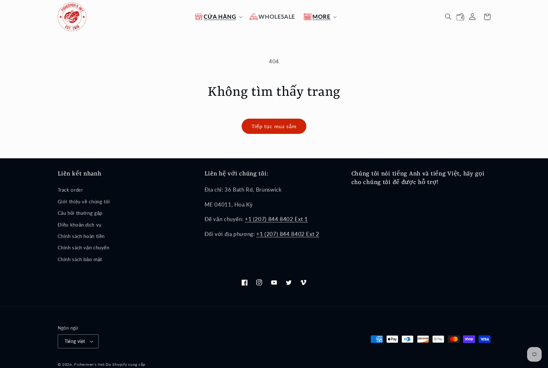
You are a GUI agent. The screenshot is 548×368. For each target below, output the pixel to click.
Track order (70, 190)
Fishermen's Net (89, 364)
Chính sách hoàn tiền (81, 236)
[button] (217, 16)
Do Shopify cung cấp (126, 364)
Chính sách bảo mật (80, 259)
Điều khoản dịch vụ (79, 224)
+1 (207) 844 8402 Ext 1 (276, 219)
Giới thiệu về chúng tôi (84, 201)
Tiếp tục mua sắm (274, 126)
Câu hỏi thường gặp (80, 213)
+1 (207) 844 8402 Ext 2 (287, 234)
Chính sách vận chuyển (83, 247)
